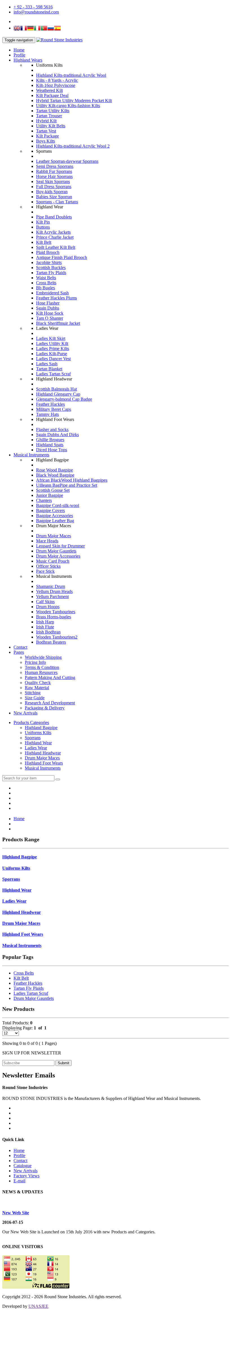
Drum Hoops (47, 606)
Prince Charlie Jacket (55, 237)
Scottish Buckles (51, 267)
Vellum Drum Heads (54, 591)
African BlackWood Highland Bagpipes (71, 480)
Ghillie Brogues (50, 439)
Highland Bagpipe (41, 727)
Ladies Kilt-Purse (51, 353)
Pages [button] (19, 652)
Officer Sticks (48, 566)
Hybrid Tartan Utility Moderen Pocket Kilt (74, 100)
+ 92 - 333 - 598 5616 (33, 6)
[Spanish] (57, 29)
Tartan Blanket (49, 368)
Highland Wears (28, 60)
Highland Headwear (43, 752)
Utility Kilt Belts (50, 125)
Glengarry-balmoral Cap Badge (64, 399)
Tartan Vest (46, 130)
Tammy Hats (47, 414)
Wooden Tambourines (55, 611)
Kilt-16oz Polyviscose (55, 85)
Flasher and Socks (52, 429)
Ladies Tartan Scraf (53, 373)
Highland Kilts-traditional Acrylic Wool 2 (73, 146)
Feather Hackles (50, 404)
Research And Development (50, 702)
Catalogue (23, 1165)
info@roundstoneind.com (36, 12)
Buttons (43, 227)
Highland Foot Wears (44, 763)
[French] (23, 29)
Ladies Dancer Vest (53, 358)
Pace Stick (45, 571)
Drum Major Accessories (58, 556)
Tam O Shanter (49, 318)
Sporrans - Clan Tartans (57, 201)
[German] (30, 29)
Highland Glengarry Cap (58, 394)
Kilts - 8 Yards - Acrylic (57, 80)
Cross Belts (46, 282)
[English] (17, 29)
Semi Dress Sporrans (54, 166)
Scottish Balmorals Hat (56, 389)
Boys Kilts (45, 141)
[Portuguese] (44, 29)
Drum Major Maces (53, 535)
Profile (19, 55)
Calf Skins (45, 601)
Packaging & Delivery (45, 707)
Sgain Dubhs (47, 308)
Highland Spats (49, 444)
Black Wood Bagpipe (55, 475)
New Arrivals (25, 713)
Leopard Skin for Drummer (60, 546)
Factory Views (26, 1175)
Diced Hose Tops (51, 449)
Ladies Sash (46, 363)
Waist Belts (46, 277)
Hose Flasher (47, 303)
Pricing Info (35, 662)
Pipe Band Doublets (54, 217)
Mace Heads (47, 540)
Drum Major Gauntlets (56, 551)
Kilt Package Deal (52, 95)
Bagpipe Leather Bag (55, 520)
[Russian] (50, 29)
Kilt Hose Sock (49, 313)
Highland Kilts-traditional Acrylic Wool (71, 75)
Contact (20, 647)
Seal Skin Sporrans (53, 181)
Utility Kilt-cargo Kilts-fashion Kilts (68, 105)
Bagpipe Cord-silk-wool (57, 505)
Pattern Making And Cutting (50, 677)
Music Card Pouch (52, 561)
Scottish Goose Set (53, 490)
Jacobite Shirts (49, 262)
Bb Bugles (45, 287)
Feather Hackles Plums (56, 298)
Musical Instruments (31, 454)
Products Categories (31, 722)
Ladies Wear (36, 747)
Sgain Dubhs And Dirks (57, 434)
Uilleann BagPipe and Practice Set (66, 485)
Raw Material (37, 687)
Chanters (44, 500)
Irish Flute (45, 626)
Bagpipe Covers (50, 510)
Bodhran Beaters (51, 642)
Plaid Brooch (47, 252)
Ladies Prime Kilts (52, 348)
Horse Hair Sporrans (54, 176)
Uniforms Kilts (38, 732)
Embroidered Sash (52, 292)
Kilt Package (47, 136)
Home (19, 50)
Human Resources (41, 672)
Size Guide (35, 697)
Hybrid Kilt (46, 120)
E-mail (19, 1180)
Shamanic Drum (50, 586)
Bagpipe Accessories (54, 515)
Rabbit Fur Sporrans (54, 171)
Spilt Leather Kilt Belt (55, 247)
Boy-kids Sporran (52, 191)
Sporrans (33, 737)
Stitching (33, 692)
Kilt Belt (43, 242)
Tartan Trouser (49, 115)
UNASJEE (38, 1306)
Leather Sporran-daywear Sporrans (67, 161)
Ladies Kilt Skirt (50, 338)
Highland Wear (38, 742)
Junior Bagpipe (49, 495)
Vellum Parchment (52, 596)
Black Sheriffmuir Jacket (58, 323)
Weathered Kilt (49, 90)
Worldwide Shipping (43, 657)
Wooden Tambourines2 (56, 637)
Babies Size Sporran (54, 196)
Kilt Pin (43, 222)
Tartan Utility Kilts (52, 110)
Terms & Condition (42, 667)
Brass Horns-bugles (53, 616)
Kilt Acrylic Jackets (53, 232)
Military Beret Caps (53, 409)
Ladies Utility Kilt (52, 343)
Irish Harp (45, 621)
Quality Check (38, 682)
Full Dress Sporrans (53, 186)
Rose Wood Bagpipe (54, 470)
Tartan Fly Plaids (51, 272)
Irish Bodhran (48, 632)
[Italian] (37, 29)
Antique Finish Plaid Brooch (61, 257)
